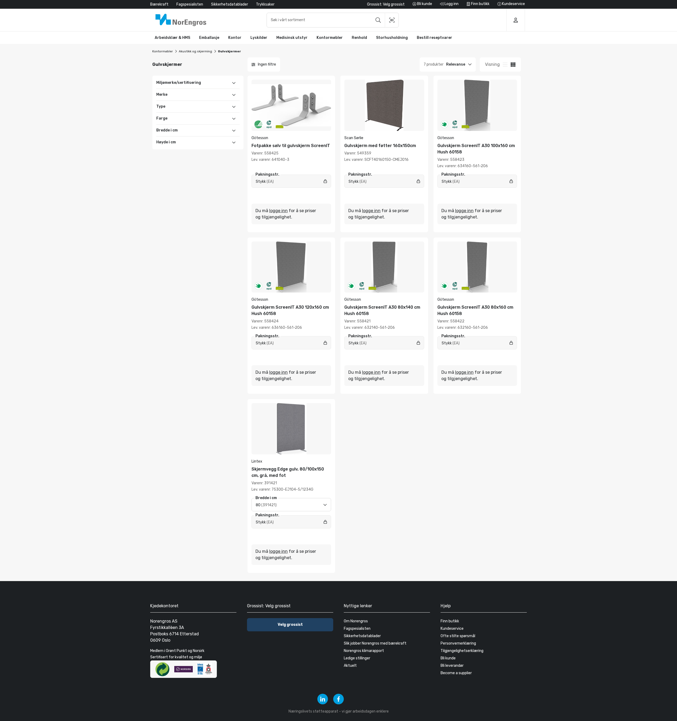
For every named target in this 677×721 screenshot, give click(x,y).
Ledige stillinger (357, 658)
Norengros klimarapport (364, 651)
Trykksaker (265, 4)
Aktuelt (350, 665)
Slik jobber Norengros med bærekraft (375, 643)
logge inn (278, 210)
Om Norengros (356, 621)
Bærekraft (159, 4)
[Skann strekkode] (392, 20)
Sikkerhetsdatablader (229, 4)
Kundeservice (452, 628)
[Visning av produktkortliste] (513, 64)
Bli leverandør (452, 665)
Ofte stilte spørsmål (458, 636)
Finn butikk (450, 621)
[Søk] (378, 20)
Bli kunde (448, 658)
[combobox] (333, 20)
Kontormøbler (162, 51)
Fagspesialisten (189, 4)
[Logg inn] (515, 20)
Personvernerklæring (458, 643)
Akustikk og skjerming (195, 51)
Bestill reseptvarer (434, 37)
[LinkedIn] (322, 699)
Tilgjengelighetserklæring (462, 651)
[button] (172, 37)
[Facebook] (338, 699)
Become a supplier (456, 673)
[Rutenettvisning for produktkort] (505, 64)
